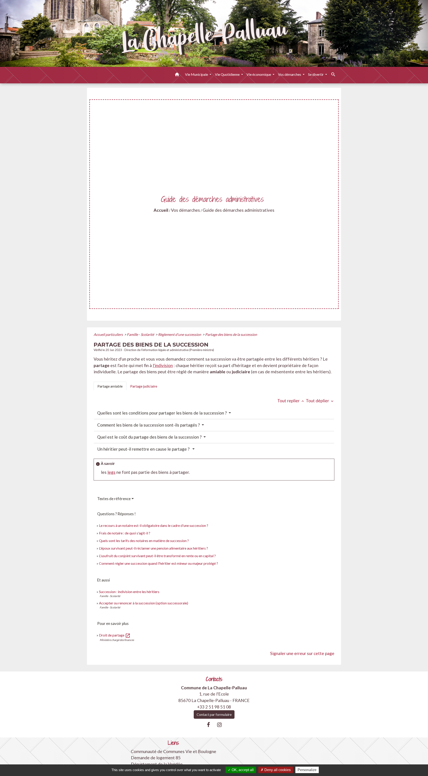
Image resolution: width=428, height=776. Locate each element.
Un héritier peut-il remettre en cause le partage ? (144, 449)
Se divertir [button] (316, 74)
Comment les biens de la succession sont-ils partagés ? (149, 424)
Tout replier (291, 400)
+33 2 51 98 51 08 (214, 706)
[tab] (110, 386)
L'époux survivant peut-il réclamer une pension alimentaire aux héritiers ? (153, 548)
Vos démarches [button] (290, 74)
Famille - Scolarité (141, 334)
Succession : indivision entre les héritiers (129, 591)
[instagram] (219, 724)
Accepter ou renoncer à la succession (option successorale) (143, 603)
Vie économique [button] (259, 74)
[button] (177, 75)
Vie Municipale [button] (197, 74)
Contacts (214, 679)
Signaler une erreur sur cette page (302, 653)
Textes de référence (114, 498)
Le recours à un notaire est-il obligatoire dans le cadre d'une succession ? (153, 525)
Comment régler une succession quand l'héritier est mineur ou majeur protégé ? (158, 563)
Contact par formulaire (214, 714)
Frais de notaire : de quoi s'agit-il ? (124, 533)
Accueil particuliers (108, 334)
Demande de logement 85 (156, 757)
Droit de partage (114, 635)
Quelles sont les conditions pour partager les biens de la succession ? (162, 412)
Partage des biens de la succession (231, 334)
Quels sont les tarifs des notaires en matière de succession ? (144, 540)
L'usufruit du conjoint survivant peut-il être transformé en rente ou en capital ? (157, 556)
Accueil (161, 210)
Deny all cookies (277, 770)
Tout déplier (320, 400)
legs (111, 472)
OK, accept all (242, 770)
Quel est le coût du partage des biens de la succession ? (149, 436)
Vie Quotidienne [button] (227, 74)
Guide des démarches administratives (238, 210)
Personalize (307, 770)
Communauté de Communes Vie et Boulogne (173, 751)
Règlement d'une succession (180, 334)
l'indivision (163, 365)
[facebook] (208, 724)
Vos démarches (185, 210)
